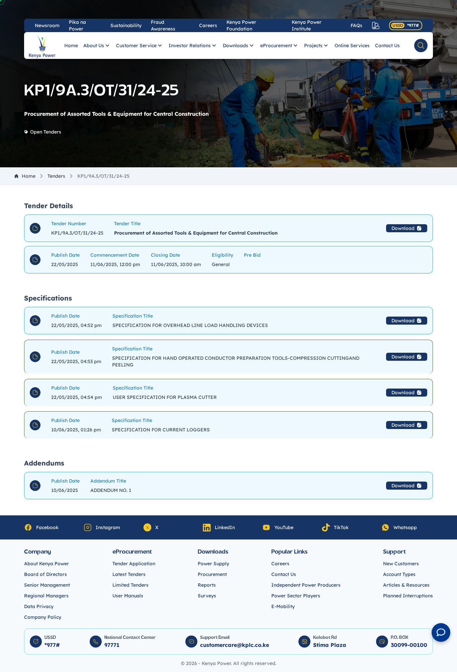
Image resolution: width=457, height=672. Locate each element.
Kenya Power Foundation (241, 25)
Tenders (56, 176)
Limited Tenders (130, 585)
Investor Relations (190, 46)
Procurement (212, 574)
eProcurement (276, 46)
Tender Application (133, 564)
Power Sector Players (295, 596)
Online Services (352, 46)
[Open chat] (441, 632)
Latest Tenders (129, 574)
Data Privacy (39, 606)
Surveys (207, 596)
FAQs (356, 25)
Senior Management (47, 585)
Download (403, 228)
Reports (207, 585)
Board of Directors (45, 574)
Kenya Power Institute (307, 25)
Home (71, 46)
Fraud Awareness (163, 25)
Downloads (235, 46)
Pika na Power (77, 25)
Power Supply (213, 564)
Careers (208, 25)
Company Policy (42, 617)
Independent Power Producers (306, 585)
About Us (93, 46)
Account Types (399, 574)
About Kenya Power (46, 564)
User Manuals (127, 596)
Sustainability (126, 25)
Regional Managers (46, 596)
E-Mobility (283, 606)
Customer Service (136, 46)
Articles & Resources (406, 585)
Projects (313, 46)
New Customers (401, 564)
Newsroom (47, 25)
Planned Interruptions (408, 596)
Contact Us (387, 46)
